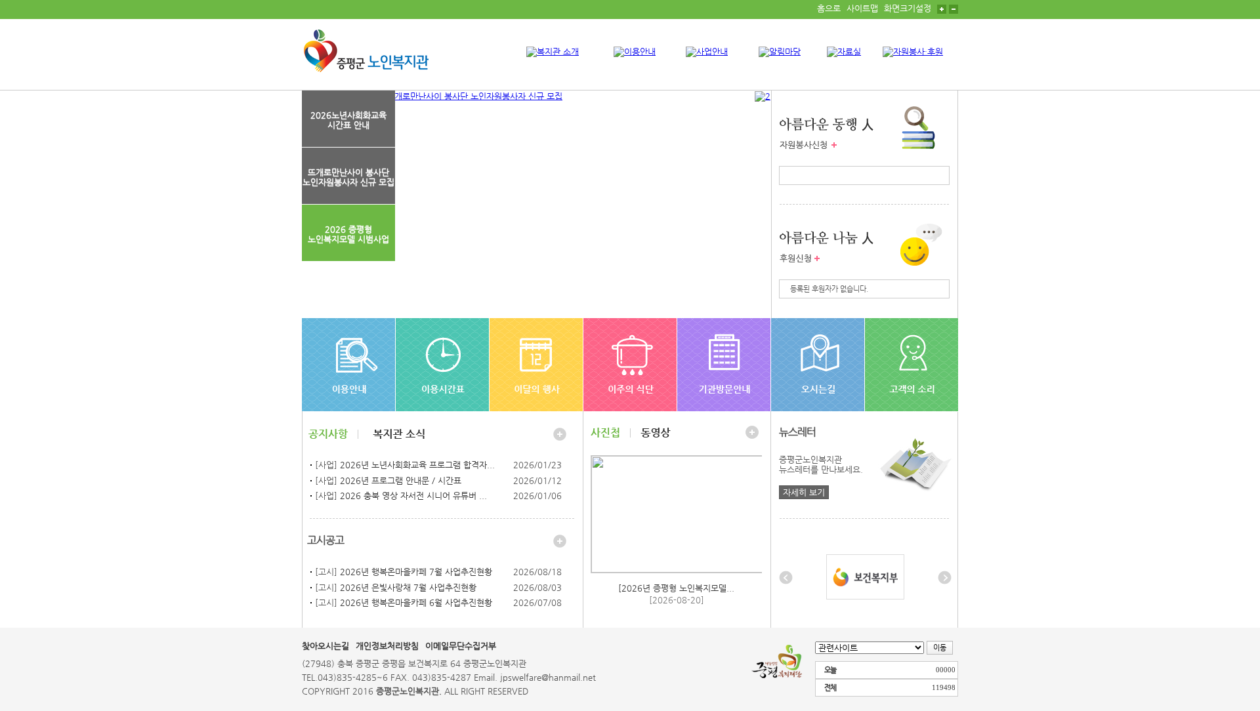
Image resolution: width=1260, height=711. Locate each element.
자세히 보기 (804, 492)
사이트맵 (862, 8)
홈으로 (829, 8)
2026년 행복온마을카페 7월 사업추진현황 (416, 572)
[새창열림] (865, 576)
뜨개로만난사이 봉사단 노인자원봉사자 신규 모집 (348, 177)
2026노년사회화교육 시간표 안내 (348, 120)
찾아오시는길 (325, 646)
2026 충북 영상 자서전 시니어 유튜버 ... (413, 495)
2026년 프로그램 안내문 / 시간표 (400, 480)
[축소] (953, 8)
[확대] (941, 8)
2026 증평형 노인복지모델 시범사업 (348, 234)
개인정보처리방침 (387, 646)
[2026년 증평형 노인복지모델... (676, 588)
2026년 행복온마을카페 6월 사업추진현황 (416, 602)
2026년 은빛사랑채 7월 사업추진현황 (408, 587)
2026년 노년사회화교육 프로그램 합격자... (417, 465)
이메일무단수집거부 (460, 646)
